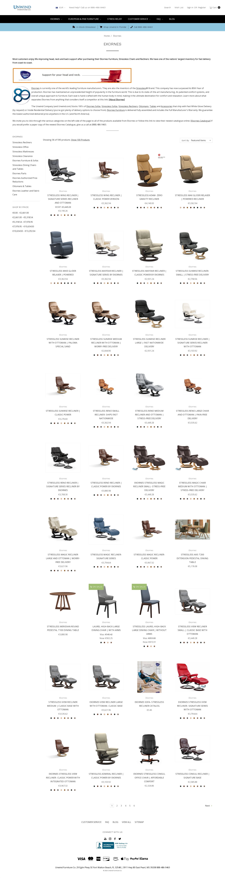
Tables (153, 106)
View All (126, 822)
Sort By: (185, 140)
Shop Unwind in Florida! (114, 27)
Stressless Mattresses (23, 151)
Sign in (190, 7)
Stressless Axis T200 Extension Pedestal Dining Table (192, 558)
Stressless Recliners (128, 106)
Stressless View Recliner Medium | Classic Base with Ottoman (63, 706)
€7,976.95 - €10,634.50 (23, 226)
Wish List (179, 7)
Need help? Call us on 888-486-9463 (87, 7)
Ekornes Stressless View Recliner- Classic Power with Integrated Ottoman (63, 777)
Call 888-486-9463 (143, 27)
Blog (172, 19)
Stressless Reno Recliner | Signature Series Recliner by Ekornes (63, 486)
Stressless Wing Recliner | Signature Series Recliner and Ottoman (63, 199)
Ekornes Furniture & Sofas (25, 160)
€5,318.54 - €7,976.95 (22, 221)
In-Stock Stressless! (86, 27)
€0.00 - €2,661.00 (20, 212)
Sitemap (139, 822)
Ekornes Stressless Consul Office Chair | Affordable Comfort (149, 777)
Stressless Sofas (109, 106)
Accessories (166, 106)
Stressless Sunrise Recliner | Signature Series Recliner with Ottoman (192, 343)
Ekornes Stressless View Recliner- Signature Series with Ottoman (192, 706)
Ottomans (144, 106)
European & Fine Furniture (83, 19)
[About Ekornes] (117, 99)
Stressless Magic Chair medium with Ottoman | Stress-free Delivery (192, 486)
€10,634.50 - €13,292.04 (23, 231)
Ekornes (55, 19)
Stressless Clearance (22, 156)
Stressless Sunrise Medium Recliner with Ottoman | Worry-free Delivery (106, 343)
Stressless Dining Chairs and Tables (24, 167)
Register (202, 7)
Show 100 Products (80, 139)
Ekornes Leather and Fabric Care (25, 192)
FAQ (159, 19)
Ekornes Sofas (93, 106)
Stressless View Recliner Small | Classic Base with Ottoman (192, 630)
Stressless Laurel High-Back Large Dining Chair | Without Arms (149, 630)
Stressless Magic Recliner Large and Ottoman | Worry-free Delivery (63, 558)
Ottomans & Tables (21, 186)
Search (167, 7)
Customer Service (138, 19)
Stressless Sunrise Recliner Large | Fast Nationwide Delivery (149, 343)
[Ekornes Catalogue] (200, 120)
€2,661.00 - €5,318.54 (22, 217)
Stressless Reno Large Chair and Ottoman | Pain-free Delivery (192, 414)
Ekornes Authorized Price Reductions (24, 180)
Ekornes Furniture (116, 110)
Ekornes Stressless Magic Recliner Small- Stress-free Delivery (149, 486)
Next (207, 805)
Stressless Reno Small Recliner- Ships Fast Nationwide (106, 414)
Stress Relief (114, 19)
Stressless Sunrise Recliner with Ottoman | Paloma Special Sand (63, 343)
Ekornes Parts (19, 173)
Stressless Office (20, 147)
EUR (61, 7)
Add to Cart (149, 688)
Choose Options (63, 181)
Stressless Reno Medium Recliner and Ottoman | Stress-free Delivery (149, 414)
